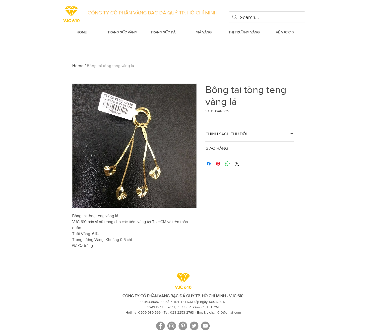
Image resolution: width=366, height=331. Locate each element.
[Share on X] (237, 164)
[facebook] (160, 326)
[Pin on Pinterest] (218, 164)
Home (77, 65)
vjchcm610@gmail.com (224, 312)
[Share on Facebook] (209, 164)
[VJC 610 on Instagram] (171, 326)
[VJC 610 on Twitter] (194, 326)
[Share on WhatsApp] (228, 164)
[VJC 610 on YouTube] (205, 326)
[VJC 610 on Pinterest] (183, 326)
